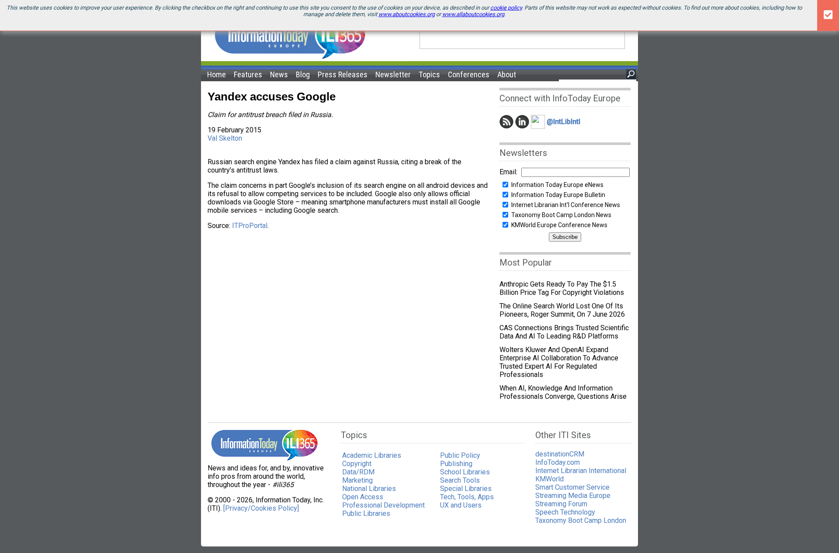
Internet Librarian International (580, 471)
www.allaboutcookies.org (473, 14)
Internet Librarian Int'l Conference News (565, 204)
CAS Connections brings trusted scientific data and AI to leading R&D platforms (564, 332)
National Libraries (369, 488)
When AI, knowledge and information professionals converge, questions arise (563, 392)
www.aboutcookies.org (406, 14)
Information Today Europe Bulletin (558, 194)
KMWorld (549, 479)
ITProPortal (249, 225)
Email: (508, 172)
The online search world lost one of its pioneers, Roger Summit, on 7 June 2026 (562, 310)
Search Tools (460, 480)
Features (248, 74)
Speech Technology (565, 512)
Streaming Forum (561, 504)
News (279, 74)
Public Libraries (366, 513)
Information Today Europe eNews (557, 184)
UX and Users (461, 505)
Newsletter (393, 74)
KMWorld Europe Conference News (559, 224)
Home (216, 74)
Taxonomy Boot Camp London (580, 520)
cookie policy (506, 7)
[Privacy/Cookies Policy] (261, 508)
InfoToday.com (557, 462)
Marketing (357, 480)
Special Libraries (466, 488)
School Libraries (465, 472)
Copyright (356, 464)
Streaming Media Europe (572, 495)
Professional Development (383, 505)
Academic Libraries (371, 455)
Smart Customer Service (572, 487)
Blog (303, 74)
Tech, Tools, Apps (467, 497)
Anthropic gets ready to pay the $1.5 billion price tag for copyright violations (561, 288)
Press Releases (342, 74)
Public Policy (460, 455)
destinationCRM (559, 454)
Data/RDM (358, 472)
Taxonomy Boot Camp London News (561, 214)
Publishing (456, 464)
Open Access (362, 497)
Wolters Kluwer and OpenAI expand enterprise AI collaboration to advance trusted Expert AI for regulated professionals (558, 362)
